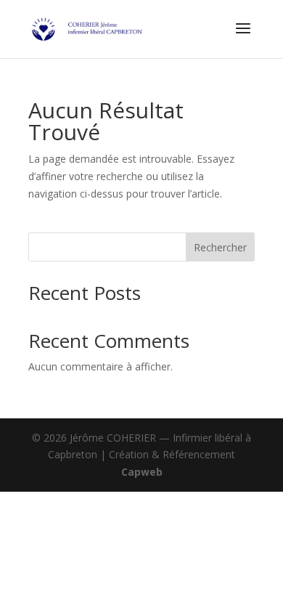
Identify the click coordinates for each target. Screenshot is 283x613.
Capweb (142, 472)
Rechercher (220, 247)
